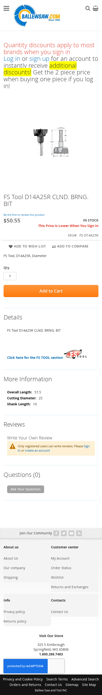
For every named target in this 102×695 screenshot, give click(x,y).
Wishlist (57, 577)
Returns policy (15, 621)
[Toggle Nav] (6, 8)
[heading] (51, 314)
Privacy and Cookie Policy (23, 679)
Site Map (89, 684)
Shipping (11, 577)
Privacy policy (14, 611)
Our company (14, 568)
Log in (12, 58)
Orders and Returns (25, 684)
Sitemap (72, 684)
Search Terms (57, 679)
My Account (60, 558)
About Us (11, 558)
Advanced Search (85, 679)
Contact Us (59, 611)
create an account (37, 450)
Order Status (61, 568)
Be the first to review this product (24, 214)
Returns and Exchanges (69, 587)
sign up (39, 58)
